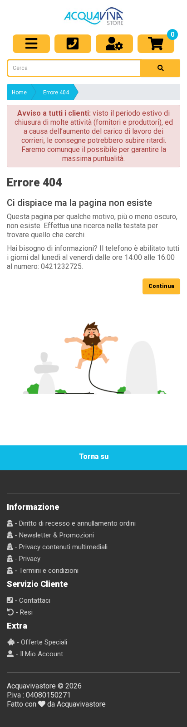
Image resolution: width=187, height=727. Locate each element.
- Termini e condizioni (46, 570)
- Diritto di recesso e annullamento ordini (74, 523)
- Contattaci (31, 600)
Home (19, 92)
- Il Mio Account (38, 654)
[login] (114, 43)
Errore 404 (56, 92)
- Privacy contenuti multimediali (60, 547)
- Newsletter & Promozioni (53, 535)
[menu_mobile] (31, 43)
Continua (161, 286)
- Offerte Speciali (41, 642)
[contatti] (73, 43)
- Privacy (26, 559)
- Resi (23, 612)
